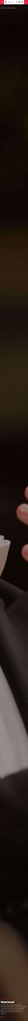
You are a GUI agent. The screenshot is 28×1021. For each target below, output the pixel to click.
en (10, 2)
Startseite (3, 8)
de (8, 2)
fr (13, 2)
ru (11, 2)
